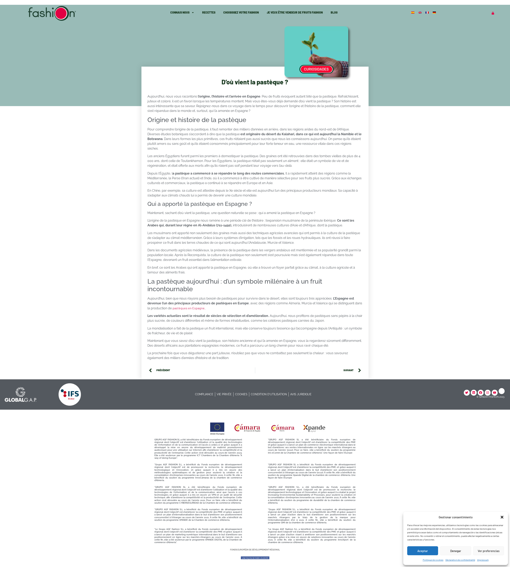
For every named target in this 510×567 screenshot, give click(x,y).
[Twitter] (467, 393)
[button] (502, 517)
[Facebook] (481, 393)
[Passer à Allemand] (434, 12)
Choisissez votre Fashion (241, 12)
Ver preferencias (488, 551)
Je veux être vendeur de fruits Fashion (295, 12)
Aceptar (422, 551)
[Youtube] (495, 393)
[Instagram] (488, 393)
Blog (334, 12)
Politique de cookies (433, 559)
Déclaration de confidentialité (460, 559)
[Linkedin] (474, 393)
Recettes (208, 12)
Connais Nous (179, 12)
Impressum (483, 559)
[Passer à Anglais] (420, 12)
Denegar (455, 551)
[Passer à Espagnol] (413, 12)
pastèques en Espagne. (189, 308)
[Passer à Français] (427, 12)
